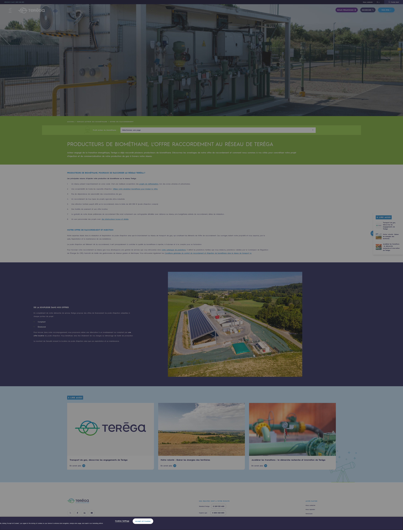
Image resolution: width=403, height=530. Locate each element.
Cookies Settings (122, 521)
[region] (201, 523)
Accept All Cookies (143, 521)
